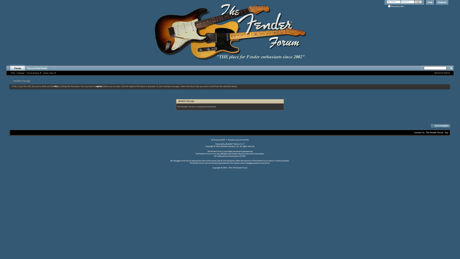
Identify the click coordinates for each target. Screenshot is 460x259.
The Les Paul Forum (37, 68)
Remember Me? (397, 6)
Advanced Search (442, 73)
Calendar (21, 73)
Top (446, 132)
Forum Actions (33, 73)
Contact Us (419, 132)
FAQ (13, 73)
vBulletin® (229, 144)
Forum (17, 68)
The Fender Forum (434, 132)
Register (442, 2)
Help (430, 2)
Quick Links (48, 73)
